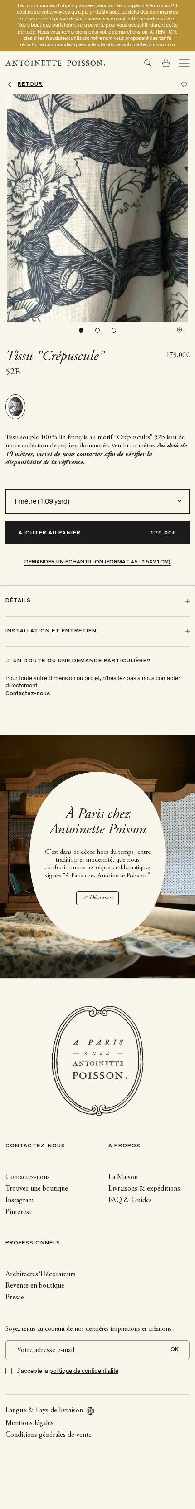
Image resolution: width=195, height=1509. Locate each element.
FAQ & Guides (130, 1200)
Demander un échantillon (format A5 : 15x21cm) (97, 562)
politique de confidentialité (83, 1371)
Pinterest (18, 1212)
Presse (14, 1297)
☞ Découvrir (97, 898)
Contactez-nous (27, 694)
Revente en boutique (34, 1285)
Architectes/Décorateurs (40, 1274)
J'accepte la (67, 1371)
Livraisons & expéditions (144, 1188)
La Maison (123, 1177)
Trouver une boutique (36, 1188)
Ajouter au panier (50, 533)
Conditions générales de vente (48, 1435)
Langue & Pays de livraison (44, 1410)
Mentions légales (29, 1423)
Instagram (19, 1200)
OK (175, 1350)
